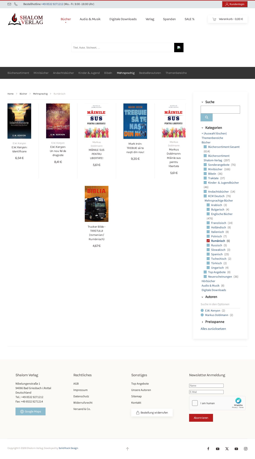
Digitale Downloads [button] (122, 19)
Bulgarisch (218, 210)
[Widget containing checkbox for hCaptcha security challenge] (217, 403)
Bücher (206, 142)
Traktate (213, 178)
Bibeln (108, 73)
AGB (76, 384)
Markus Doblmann (217, 315)
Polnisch (217, 236)
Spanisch (217, 254)
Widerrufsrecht (82, 403)
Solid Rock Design (68, 448)
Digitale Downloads (214, 290)
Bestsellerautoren (150, 73)
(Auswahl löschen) (214, 133)
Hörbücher (208, 281)
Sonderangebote (219, 165)
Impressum (80, 390)
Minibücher (41, 73)
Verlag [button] (150, 19)
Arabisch (217, 205)
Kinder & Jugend (88, 73)
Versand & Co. (82, 409)
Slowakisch (218, 250)
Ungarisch (217, 268)
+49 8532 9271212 (52, 4)
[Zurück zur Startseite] (31, 19)
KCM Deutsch (216, 196)
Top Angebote (217, 272)
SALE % (189, 19)
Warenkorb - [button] (230, 19)
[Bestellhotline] (16, 4)
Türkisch (217, 263)
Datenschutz (81, 396)
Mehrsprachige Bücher (219, 201)
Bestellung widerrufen (154, 412)
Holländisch (219, 227)
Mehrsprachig (125, 73)
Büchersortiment (18, 73)
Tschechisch (219, 259)
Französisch (219, 223)
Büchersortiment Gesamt (224, 147)
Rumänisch (218, 241)
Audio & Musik (211, 286)
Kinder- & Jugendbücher (223, 183)
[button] (127, 449)
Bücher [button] (66, 19)
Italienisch (218, 232)
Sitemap (136, 396)
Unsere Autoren (141, 390)
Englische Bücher (222, 214)
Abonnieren (201, 417)
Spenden (169, 19)
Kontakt (136, 403)
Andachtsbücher (63, 73)
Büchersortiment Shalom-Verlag (216, 158)
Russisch (217, 245)
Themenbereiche (176, 73)
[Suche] (206, 117)
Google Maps (33, 411)
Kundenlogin (236, 4)
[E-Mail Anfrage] (9, 4)
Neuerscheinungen (220, 277)
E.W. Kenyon (213, 311)
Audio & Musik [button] (90, 19)
